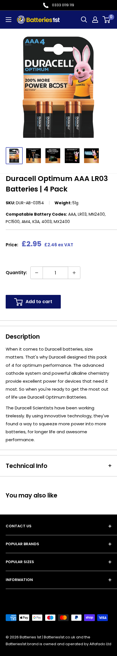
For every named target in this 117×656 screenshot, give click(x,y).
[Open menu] (8, 19)
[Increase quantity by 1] (74, 273)
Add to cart (39, 301)
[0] (106, 19)
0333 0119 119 (63, 5)
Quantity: (16, 273)
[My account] (95, 19)
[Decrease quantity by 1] (37, 273)
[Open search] (84, 19)
